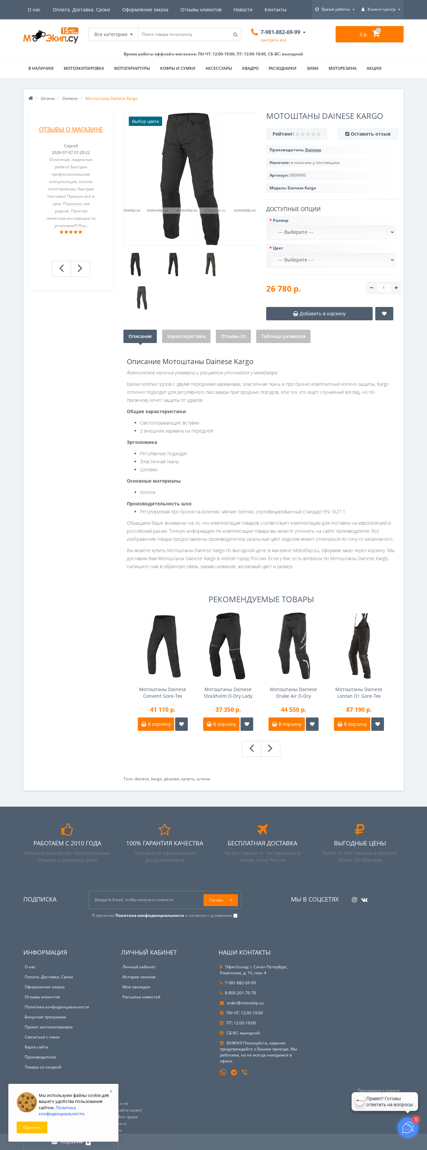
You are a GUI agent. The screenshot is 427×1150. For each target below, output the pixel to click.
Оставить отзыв (371, 134)
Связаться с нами (42, 1037)
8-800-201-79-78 (240, 993)
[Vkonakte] (363, 897)
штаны (203, 779)
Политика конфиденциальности (57, 1007)
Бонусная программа (45, 1017)
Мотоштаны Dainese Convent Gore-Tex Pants (162, 692)
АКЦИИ (374, 68)
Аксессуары (218, 68)
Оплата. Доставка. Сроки (81, 9)
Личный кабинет (139, 967)
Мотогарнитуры (132, 68)
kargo (156, 779)
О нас (34, 9)
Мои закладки (136, 987)
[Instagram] (353, 897)
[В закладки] (181, 724)
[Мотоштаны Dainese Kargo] (189, 179)
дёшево (171, 779)
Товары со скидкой (43, 1067)
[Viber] (245, 1073)
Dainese (70, 98)
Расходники (283, 68)
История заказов (138, 977)
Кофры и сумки (177, 68)
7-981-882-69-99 (240, 983)
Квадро (250, 68)
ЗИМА (313, 68)
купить (187, 779)
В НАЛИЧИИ (41, 68)
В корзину (158, 724)
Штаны (48, 98)
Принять (32, 1127)
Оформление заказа (145, 9)
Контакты (276, 9)
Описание (140, 336)
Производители (40, 1057)
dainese (141, 779)
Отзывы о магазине (71, 129)
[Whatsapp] (223, 1071)
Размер (281, 220)
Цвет (278, 248)
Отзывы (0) (233, 336)
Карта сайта (36, 1047)
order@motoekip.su (245, 1003)
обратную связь (181, 566)
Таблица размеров (283, 336)
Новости (243, 9)
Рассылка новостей (141, 997)
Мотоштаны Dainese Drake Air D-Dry (293, 692)
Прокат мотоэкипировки (49, 1027)
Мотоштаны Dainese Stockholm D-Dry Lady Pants (228, 692)
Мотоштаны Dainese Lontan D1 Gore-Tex (358, 692)
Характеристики (186, 336)
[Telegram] (234, 1073)
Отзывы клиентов (201, 9)
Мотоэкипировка (84, 68)
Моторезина (343, 68)
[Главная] (30, 98)
